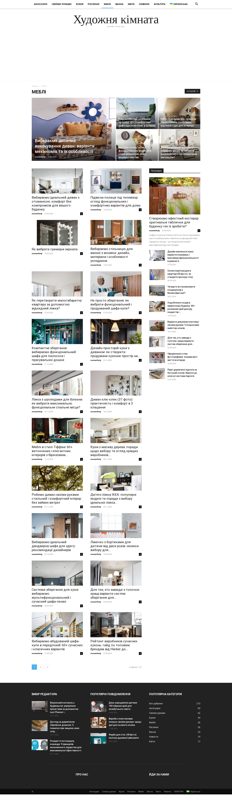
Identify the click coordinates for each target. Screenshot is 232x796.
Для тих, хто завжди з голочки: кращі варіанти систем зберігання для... (115, 593)
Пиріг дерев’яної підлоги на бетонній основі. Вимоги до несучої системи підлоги (182, 372)
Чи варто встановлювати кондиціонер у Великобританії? (181, 289)
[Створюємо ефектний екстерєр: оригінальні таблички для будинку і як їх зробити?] (174, 195)
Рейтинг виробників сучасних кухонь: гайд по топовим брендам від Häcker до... (113, 645)
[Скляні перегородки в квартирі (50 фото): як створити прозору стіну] (157, 274)
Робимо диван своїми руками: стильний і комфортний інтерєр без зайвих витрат (56, 498)
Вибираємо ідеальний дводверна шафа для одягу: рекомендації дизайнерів (53, 546)
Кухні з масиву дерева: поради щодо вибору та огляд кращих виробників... (114, 451)
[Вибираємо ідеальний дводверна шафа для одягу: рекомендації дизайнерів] (57, 525)
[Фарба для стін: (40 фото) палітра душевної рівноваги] (98, 738)
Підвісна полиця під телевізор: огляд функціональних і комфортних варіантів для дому (115, 201)
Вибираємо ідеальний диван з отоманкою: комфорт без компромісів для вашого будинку (55, 203)
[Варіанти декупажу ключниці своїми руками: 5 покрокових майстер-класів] (157, 325)
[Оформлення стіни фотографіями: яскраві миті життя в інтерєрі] (157, 357)
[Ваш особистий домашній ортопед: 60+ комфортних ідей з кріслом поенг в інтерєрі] (137, 113)
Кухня (79, 4)
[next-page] (47, 667)
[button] (196, 4)
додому (35, 86)
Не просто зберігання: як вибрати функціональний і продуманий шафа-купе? (111, 304)
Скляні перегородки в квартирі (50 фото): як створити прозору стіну (180, 273)
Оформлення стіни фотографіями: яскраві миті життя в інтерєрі (182, 356)
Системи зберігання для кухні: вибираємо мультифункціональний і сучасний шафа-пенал (55, 595)
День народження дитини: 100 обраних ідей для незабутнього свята (123, 705)
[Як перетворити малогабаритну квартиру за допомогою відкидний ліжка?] (57, 283)
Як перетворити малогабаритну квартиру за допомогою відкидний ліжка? (57, 304)
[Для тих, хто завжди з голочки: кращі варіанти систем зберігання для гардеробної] (116, 573)
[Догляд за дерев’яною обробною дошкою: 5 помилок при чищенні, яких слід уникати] (40, 725)
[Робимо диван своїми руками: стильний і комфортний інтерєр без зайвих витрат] (57, 478)
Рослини (93, 4)
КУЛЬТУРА (159, 4)
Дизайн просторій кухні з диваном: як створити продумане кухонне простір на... (115, 352)
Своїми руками (61, 4)
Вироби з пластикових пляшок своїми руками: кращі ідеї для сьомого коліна (125, 721)
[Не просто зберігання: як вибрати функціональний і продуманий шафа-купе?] (116, 283)
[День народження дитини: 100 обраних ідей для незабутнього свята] (98, 706)
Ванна (119, 4)
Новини (144, 4)
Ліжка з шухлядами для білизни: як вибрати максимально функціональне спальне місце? (57, 403)
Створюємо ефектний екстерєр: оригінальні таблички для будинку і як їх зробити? (174, 222)
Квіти (131, 4)
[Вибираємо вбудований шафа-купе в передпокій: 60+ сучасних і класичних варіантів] (57, 624)
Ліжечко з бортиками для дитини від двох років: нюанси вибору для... (114, 546)
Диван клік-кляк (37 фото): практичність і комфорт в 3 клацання (111, 403)
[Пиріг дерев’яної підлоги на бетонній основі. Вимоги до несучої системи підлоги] (157, 373)
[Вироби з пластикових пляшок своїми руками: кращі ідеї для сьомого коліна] (98, 722)
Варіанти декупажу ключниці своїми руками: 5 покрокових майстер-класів (183, 325)
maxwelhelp (40, 157)
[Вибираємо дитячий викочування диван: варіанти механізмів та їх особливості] (74, 133)
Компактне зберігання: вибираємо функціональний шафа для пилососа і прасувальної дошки (54, 354)
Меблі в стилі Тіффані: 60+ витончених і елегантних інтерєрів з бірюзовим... (52, 451)
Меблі (107, 4)
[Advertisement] (116, 57)
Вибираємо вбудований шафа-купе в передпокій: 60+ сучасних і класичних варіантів (57, 645)
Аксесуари (40, 4)
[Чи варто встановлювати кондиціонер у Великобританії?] (157, 290)
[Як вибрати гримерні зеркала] (57, 232)
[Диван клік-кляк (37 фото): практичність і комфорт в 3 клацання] (116, 383)
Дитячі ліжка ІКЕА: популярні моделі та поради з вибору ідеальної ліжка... (113, 498)
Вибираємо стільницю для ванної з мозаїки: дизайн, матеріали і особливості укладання (111, 255)
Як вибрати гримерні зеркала (54, 249)
